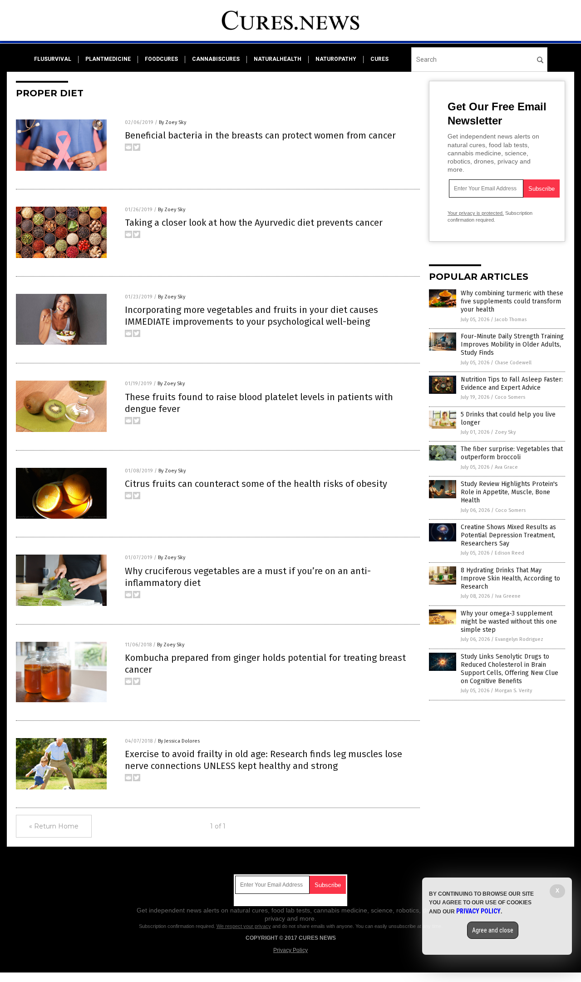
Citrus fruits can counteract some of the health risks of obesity (256, 483)
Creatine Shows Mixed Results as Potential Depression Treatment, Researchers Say (508, 535)
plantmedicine (108, 59)
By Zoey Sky (172, 122)
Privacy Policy (290, 950)
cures (379, 59)
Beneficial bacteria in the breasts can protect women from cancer (260, 135)
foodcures (161, 59)
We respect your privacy (244, 926)
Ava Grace (506, 467)
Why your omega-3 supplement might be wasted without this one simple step (509, 622)
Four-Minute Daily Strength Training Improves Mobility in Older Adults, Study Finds (512, 344)
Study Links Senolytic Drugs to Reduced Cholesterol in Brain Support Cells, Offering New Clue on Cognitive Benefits (509, 669)
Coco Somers (510, 397)
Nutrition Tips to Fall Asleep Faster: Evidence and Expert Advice (512, 384)
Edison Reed (509, 553)
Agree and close (492, 930)
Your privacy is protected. (476, 213)
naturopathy (335, 59)
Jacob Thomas (511, 319)
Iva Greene (508, 596)
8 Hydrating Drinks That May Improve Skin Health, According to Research (510, 578)
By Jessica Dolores (179, 741)
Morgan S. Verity (513, 691)
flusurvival (52, 59)
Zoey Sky (505, 432)
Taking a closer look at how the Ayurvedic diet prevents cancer (254, 222)
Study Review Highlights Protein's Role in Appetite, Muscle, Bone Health (509, 492)
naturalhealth (277, 59)
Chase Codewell (513, 363)
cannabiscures (216, 59)
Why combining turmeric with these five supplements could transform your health (512, 301)
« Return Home (54, 826)
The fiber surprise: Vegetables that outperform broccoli (512, 453)
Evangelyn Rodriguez (519, 639)
